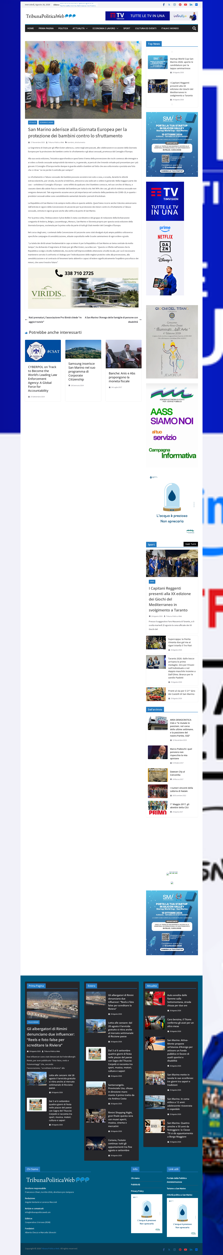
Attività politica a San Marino (179, 1194)
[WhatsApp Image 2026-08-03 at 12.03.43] (172, 114)
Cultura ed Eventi (145, 28)
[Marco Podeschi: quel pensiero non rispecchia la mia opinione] (158, 755)
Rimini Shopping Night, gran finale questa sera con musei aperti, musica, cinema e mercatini (120, 1119)
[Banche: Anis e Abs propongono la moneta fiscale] (124, 341)
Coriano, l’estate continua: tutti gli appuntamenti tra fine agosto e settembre (120, 1145)
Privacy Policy (137, 1191)
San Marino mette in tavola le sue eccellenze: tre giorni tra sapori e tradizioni (180, 1079)
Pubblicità (135, 1184)
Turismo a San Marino (176, 1188)
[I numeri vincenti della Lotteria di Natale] (158, 791)
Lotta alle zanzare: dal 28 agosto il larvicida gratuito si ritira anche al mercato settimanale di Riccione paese (62, 1081)
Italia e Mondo (170, 28)
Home (30, 28)
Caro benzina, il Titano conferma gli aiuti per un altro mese (180, 1023)
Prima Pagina (46, 28)
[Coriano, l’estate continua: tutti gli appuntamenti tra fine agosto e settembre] (96, 1148)
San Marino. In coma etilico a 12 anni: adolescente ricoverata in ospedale (179, 1104)
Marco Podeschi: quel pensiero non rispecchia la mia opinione (181, 753)
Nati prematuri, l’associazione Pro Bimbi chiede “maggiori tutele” (55, 319)
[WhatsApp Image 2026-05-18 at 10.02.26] (172, 385)
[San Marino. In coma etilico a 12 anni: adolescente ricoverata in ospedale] (155, 1106)
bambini (71, 142)
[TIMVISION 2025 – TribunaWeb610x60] (151, 13)
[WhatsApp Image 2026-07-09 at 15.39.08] (172, 474)
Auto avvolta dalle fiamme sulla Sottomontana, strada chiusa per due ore (179, 1000)
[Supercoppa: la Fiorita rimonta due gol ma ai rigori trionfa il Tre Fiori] (156, 644)
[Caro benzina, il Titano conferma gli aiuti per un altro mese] (155, 1025)
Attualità (78, 28)
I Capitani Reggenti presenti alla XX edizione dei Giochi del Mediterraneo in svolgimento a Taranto (181, 89)
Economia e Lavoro (104, 28)
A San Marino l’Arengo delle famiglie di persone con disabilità (111, 319)
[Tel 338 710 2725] (83, 269)
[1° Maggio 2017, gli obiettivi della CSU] (158, 808)
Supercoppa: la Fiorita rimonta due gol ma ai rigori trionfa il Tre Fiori (180, 642)
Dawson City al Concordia (177, 773)
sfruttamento (80, 142)
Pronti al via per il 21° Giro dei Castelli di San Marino (181, 692)
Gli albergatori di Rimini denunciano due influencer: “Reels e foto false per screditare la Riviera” (50, 1037)
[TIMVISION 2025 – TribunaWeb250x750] (165, 183)
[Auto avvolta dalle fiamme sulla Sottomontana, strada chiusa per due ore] (155, 1003)
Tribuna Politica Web (56, 142)
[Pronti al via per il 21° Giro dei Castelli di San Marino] (156, 694)
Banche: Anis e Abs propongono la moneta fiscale (122, 377)
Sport (126, 28)
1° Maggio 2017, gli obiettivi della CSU (179, 806)
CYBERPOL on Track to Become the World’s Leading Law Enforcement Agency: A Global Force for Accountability (42, 379)
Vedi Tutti (190, 544)
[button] (86, 28)
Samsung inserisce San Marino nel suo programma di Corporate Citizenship (81, 371)
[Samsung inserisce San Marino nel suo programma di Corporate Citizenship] (83, 341)
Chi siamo (135, 1178)
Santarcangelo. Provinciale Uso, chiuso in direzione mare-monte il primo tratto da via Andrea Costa (121, 1091)
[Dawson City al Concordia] (158, 775)
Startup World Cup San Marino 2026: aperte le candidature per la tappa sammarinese (181, 63)
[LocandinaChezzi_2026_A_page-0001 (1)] (172, 307)
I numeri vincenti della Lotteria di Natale (181, 789)
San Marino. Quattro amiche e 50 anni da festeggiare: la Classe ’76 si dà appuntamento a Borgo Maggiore (180, 1129)
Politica (63, 28)
